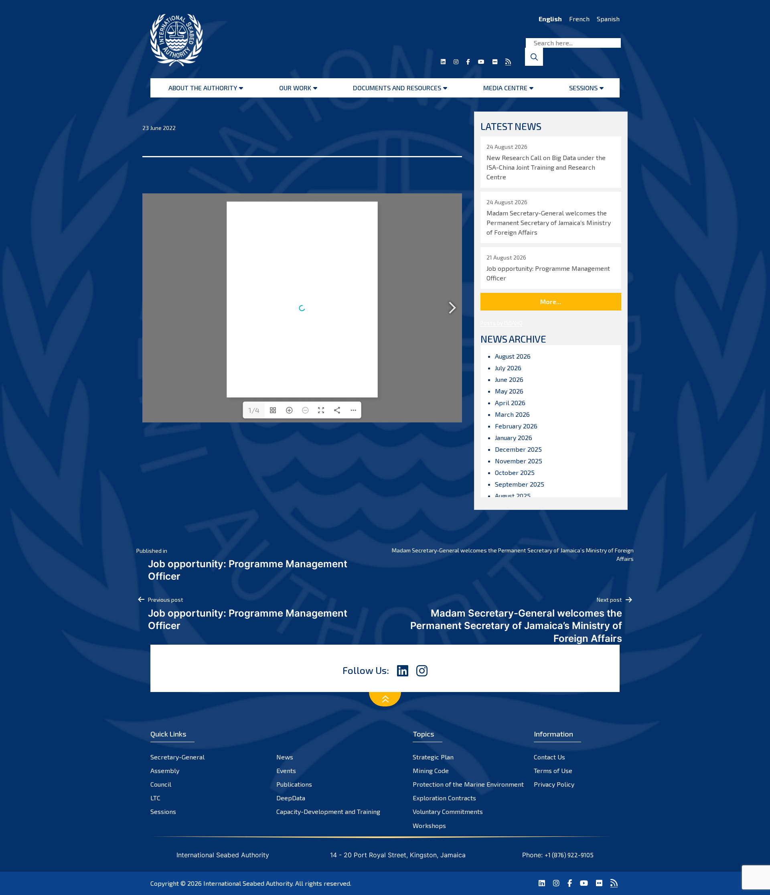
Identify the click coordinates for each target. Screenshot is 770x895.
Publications (294, 784)
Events (286, 770)
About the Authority (202, 87)
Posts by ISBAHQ (501, 322)
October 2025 (515, 472)
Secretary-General (177, 757)
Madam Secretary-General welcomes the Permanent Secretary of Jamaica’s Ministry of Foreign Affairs (513, 554)
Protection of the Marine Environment (468, 784)
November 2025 (518, 461)
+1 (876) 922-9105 (569, 854)
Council (160, 784)
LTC (155, 798)
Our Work (295, 87)
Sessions (583, 87)
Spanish (608, 18)
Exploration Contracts (444, 798)
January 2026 (513, 437)
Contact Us (549, 757)
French (579, 18)
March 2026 (512, 414)
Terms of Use (553, 770)
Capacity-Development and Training (328, 811)
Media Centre (505, 87)
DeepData (290, 798)
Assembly (164, 770)
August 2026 (513, 356)
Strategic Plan (433, 757)
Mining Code (431, 770)
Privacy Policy (554, 784)
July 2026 (508, 367)
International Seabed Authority (247, 883)
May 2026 (509, 391)
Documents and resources (397, 87)
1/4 (253, 410)
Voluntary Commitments (448, 811)
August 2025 (513, 495)
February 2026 (516, 426)
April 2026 (510, 402)
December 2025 (518, 449)
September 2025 (519, 484)
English (550, 18)
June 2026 (509, 379)
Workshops (429, 825)
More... (550, 301)
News (284, 757)
